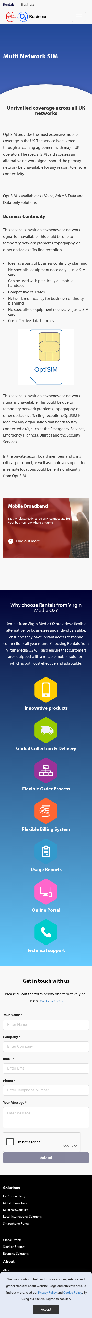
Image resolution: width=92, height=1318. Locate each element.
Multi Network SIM (15, 1210)
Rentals (8, 4)
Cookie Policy (72, 1292)
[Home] (26, 16)
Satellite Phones (14, 1246)
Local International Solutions (22, 1216)
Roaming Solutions (16, 1253)
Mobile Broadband (15, 1203)
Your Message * (15, 1102)
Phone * (9, 1080)
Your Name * (12, 1014)
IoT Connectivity (14, 1196)
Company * (11, 1037)
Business (27, 4)
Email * (8, 1058)
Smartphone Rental (16, 1223)
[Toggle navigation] (79, 17)
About (7, 1270)
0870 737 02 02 (51, 1000)
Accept (46, 1309)
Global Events (12, 1239)
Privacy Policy (47, 1292)
